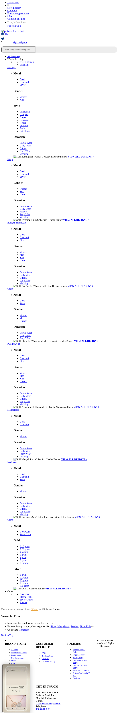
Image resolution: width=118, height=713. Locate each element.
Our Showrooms (17, 658)
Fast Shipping (14, 26)
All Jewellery (13, 56)
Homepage (24, 629)
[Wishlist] (2, 39)
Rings (10, 159)
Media (13, 661)
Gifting (23, 148)
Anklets (23, 602)
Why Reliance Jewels (19, 652)
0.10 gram (25, 546)
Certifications (16, 655)
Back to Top (7, 635)
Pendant (75, 626)
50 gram (24, 583)
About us (14, 650)
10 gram (24, 563)
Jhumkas (24, 125)
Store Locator (14, 7)
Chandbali (25, 111)
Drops (23, 117)
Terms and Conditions (81, 670)
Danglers (24, 114)
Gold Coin (25, 531)
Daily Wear (25, 145)
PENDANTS (14, 343)
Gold (22, 79)
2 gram (23, 557)
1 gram (23, 554)
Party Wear (25, 151)
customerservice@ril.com (48, 703)
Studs (22, 128)
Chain (10, 289)
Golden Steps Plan (16, 18)
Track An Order (47, 656)
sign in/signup (20, 42)
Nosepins (24, 594)
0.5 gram (24, 552)
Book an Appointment (18, 13)
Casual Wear (26, 143)
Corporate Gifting (48, 661)
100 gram (24, 586)
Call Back (12, 10)
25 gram (24, 580)
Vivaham (24, 64)
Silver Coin (25, 534)
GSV (9, 16)
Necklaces (12, 462)
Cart (6, 33)
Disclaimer (77, 678)
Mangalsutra (13, 409)
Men (22, 191)
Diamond (24, 82)
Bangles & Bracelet (16, 222)
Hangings (24, 120)
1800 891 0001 (43, 709)
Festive (23, 211)
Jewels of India (27, 62)
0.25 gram (25, 549)
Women (23, 97)
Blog (13, 663)
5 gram (23, 560)
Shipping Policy (79, 655)
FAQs (44, 653)
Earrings (11, 67)
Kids (22, 99)
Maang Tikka (26, 597)
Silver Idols (85, 626)
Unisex (23, 194)
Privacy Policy (78, 658)
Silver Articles (26, 599)
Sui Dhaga (25, 131)
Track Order (13, 2)
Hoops (23, 122)
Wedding (24, 154)
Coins (10, 520)
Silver (22, 85)
